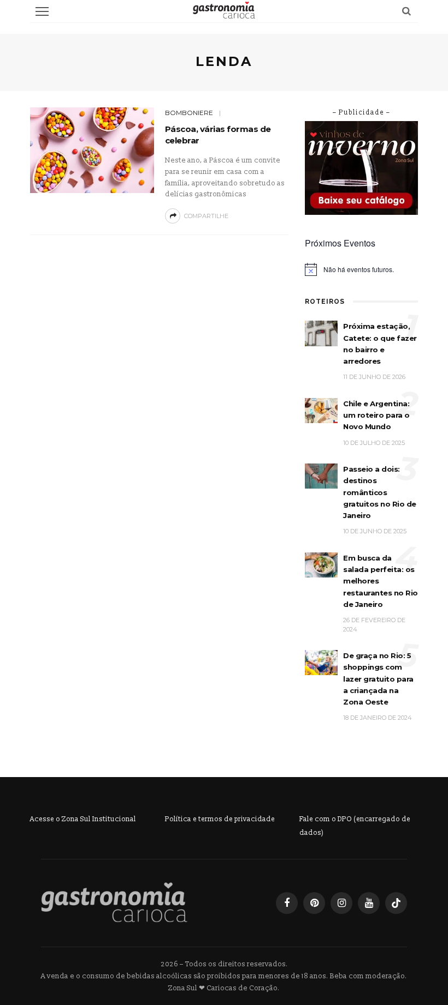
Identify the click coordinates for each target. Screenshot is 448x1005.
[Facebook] (287, 903)
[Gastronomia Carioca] (114, 902)
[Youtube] (369, 903)
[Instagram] (341, 903)
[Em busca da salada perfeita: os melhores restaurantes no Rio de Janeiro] (321, 564)
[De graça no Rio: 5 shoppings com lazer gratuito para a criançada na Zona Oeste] (321, 662)
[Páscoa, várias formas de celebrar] (92, 149)
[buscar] (406, 11)
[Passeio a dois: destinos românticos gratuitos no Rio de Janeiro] (321, 476)
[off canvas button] (42, 11)
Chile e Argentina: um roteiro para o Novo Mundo (376, 415)
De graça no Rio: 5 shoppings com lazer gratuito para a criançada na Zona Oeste (378, 678)
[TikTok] (396, 903)
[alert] (361, 269)
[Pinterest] (314, 903)
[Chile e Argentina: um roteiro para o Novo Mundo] (321, 410)
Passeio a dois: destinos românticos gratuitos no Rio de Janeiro (379, 492)
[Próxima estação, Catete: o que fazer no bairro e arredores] (321, 333)
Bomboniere (189, 113)
